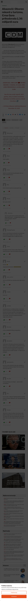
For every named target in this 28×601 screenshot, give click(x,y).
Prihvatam (14, 596)
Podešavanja (14, 592)
